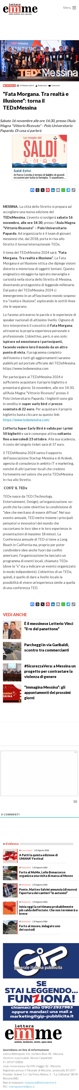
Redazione (42, 85)
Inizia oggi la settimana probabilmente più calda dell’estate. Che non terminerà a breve (48, 910)
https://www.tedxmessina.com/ (26, 420)
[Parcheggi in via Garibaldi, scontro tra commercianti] (12, 651)
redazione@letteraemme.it (40, 1082)
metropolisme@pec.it (22, 1086)
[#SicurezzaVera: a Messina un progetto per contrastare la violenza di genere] (12, 672)
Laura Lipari (26, 850)
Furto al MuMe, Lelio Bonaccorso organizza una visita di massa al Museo (46, 873)
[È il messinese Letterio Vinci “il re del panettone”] (12, 630)
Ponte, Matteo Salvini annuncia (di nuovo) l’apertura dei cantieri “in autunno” (48, 891)
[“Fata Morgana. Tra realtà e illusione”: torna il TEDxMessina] (39, 60)
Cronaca (10, 85)
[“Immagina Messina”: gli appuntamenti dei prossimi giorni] (12, 693)
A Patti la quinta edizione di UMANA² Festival (38, 856)
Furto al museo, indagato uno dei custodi (39, 927)
